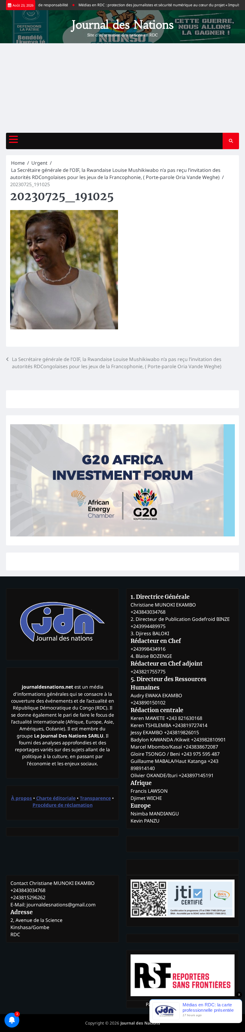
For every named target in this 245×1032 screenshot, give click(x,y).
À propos (21, 798)
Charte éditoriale (56, 798)
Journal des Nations (123, 25)
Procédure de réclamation (63, 805)
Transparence (95, 798)
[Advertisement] (122, 88)
